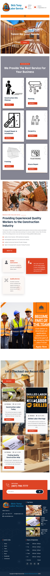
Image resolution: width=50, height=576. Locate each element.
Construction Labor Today (13, 408)
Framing (7, 161)
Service (6, 551)
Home (5, 543)
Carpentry (32, 131)
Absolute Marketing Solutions (31, 573)
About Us (9, 250)
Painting (31, 99)
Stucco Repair (33, 164)
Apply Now (41, 346)
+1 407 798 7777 (8, 513)
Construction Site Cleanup (11, 99)
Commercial (7, 558)
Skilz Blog (8, 381)
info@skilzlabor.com (42, 7)
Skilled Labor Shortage (36, 419)
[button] (25, 16)
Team (5, 548)
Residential (6, 556)
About (5, 546)
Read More (8, 104)
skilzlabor (8, 404)
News (5, 553)
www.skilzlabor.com (8, 516)
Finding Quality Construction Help (13, 456)
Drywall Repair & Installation (10, 132)
